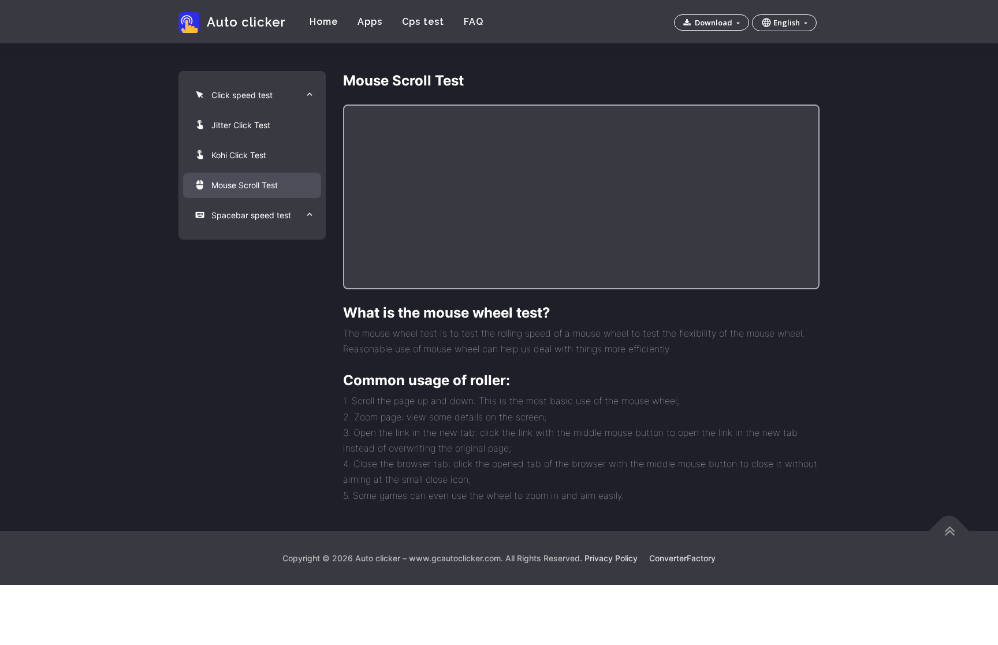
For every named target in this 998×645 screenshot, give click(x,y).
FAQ (473, 21)
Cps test (423, 21)
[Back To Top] (949, 530)
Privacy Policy (611, 558)
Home (324, 21)
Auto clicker (246, 21)
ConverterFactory (682, 558)
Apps (370, 21)
